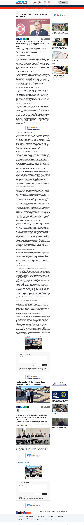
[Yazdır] (42, 39)
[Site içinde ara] (67, 6)
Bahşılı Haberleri (60, 516)
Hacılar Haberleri (60, 518)
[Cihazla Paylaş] (28, 39)
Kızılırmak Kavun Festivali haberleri (23, 462)
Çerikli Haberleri (19, 519)
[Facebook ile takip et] (63, 6)
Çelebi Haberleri (30, 518)
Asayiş (25, 5)
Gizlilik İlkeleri (53, 511)
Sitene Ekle (58, 511)
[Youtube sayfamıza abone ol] (22, 513)
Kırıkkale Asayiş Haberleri (31, 519)
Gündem (28, 5)
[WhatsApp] (26, 39)
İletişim (48, 511)
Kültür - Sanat (48, 5)
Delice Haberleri (50, 518)
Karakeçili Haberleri (40, 518)
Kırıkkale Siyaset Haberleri (41, 519)
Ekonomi (39, 5)
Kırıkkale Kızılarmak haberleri (22, 461)
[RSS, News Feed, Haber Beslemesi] (29, 513)
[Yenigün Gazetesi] (21, 2)
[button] (45, 39)
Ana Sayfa (19, 11)
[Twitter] (19, 39)
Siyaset (32, 5)
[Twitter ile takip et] (65, 6)
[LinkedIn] (24, 39)
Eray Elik (21, 411)
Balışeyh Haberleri (51, 516)
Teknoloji (54, 5)
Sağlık (43, 5)
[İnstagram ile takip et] (61, 6)
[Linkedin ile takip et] (24, 513)
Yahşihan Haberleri (40, 516)
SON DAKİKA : (17, 8)
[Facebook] (17, 39)
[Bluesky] (21, 39)
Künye (45, 511)
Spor (58, 5)
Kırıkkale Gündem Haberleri (52, 519)
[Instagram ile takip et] (49, 411)
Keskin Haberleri (30, 516)
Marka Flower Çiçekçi (64, 511)
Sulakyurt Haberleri (20, 518)
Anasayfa (41, 511)
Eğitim (36, 5)
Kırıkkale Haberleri (20, 516)
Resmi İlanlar (20, 5)
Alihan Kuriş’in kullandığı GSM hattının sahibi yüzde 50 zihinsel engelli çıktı (33, 8)
